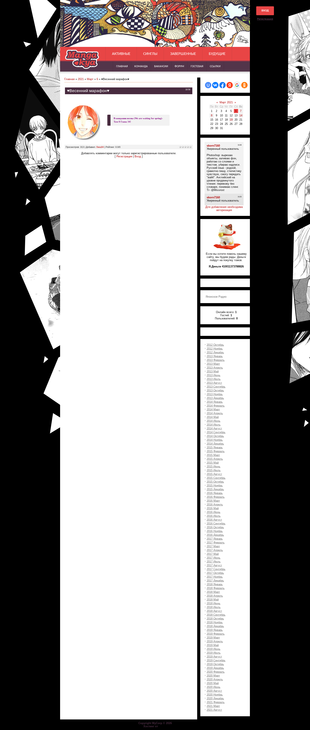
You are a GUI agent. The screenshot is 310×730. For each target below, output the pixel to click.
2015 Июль (214, 470)
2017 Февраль (216, 542)
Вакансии (161, 66)
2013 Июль (214, 379)
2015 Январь (215, 447)
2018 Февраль (216, 588)
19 (231, 119)
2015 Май (213, 462)
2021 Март (213, 706)
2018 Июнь (213, 603)
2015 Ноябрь (215, 485)
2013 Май (213, 371)
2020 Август (214, 690)
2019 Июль (214, 652)
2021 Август (214, 709)
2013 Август (214, 382)
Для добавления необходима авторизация (224, 208)
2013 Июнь (213, 375)
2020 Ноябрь (215, 694)
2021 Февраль (216, 702)
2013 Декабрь (215, 398)
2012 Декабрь (215, 352)
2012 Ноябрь (215, 348)
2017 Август (214, 565)
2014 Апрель (215, 413)
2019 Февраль (216, 633)
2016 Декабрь (215, 535)
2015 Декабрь (215, 489)
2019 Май (213, 645)
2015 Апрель (215, 458)
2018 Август (214, 611)
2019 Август (214, 656)
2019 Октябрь (215, 664)
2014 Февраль (216, 405)
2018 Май (213, 599)
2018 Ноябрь (215, 622)
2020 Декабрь (215, 698)
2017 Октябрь (215, 573)
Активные (121, 54)
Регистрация (265, 19)
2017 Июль (214, 561)
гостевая (197, 66)
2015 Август (214, 474)
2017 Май (213, 554)
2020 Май (213, 683)
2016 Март (213, 500)
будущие (217, 54)
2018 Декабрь (215, 626)
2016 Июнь (213, 512)
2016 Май (213, 508)
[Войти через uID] (208, 85)
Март (90, 79)
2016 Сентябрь (216, 523)
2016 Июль (214, 516)
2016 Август (214, 519)
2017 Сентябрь (216, 569)
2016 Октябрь (215, 527)
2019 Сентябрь (216, 660)
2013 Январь (215, 356)
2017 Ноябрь (215, 576)
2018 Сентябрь (216, 614)
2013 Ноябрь (215, 394)
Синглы (150, 54)
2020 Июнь (213, 687)
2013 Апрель (215, 367)
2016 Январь (215, 493)
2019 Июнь (213, 649)
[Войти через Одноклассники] (244, 85)
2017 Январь (215, 538)
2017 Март (213, 546)
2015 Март (213, 455)
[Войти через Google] (237, 85)
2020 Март (213, 675)
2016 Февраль (216, 496)
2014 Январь (215, 401)
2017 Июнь (213, 557)
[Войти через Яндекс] (229, 85)
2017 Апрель (215, 550)
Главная (122, 66)
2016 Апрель (215, 504)
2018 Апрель (215, 595)
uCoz (162, 726)
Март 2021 (226, 102)
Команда (141, 66)
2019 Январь (215, 630)
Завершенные (183, 54)
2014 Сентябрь (216, 432)
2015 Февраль (216, 451)
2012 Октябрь (215, 344)
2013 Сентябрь (216, 386)
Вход (265, 10)
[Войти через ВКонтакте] (215, 85)
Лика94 (100, 147)
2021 (81, 79)
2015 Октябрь (215, 481)
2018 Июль (214, 607)
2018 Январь (215, 584)
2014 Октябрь (215, 436)
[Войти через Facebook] (222, 85)
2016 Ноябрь (215, 531)
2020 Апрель (215, 679)
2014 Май (213, 417)
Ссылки (215, 66)
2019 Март (213, 637)
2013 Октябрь (215, 390)
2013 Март (213, 363)
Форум (179, 66)
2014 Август (214, 428)
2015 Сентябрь (216, 477)
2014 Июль (214, 424)
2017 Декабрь (215, 580)
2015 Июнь (213, 466)
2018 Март (213, 592)
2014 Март (213, 409)
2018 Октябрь (215, 618)
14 (240, 115)
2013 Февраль (216, 360)
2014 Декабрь (215, 443)
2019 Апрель (215, 641)
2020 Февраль (216, 671)
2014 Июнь (213, 420)
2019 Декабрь (215, 668)
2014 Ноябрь (215, 439)
